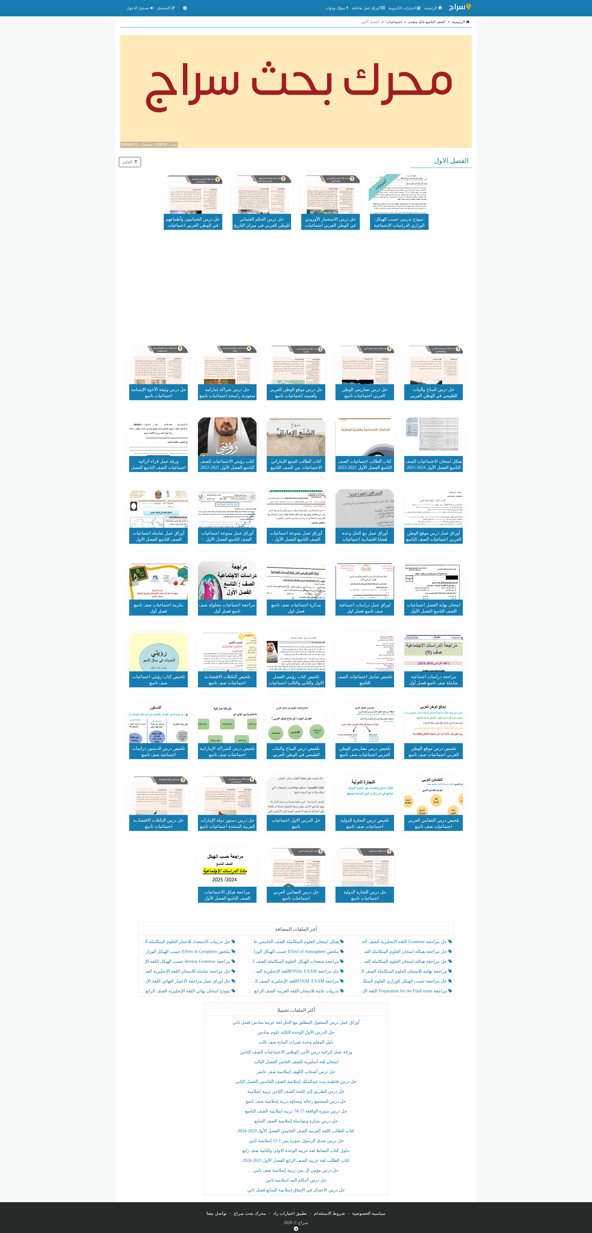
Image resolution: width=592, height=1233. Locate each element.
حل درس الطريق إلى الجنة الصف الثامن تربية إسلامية (296, 1091)
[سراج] (460, 8)
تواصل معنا (217, 1213)
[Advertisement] (296, 292)
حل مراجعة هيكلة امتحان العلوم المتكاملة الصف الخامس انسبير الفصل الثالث (402, 951)
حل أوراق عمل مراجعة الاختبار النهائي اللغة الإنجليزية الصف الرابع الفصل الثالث (186, 981)
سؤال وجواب (335, 8)
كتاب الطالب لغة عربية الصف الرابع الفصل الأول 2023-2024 (296, 1160)
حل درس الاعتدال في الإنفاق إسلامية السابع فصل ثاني (296, 1190)
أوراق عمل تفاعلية (366, 8)
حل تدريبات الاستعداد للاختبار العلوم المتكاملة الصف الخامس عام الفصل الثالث (186, 941)
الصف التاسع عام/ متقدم (427, 22)
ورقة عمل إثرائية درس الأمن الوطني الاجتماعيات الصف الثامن (296, 1052)
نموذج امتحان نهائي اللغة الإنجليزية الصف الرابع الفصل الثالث (186, 991)
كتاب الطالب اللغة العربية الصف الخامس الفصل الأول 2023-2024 (296, 1131)
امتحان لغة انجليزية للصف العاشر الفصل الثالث (296, 1062)
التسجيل (164, 8)
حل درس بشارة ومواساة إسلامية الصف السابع (296, 1121)
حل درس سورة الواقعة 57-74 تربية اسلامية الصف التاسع (296, 1111)
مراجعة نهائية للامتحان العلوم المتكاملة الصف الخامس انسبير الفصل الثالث (402, 971)
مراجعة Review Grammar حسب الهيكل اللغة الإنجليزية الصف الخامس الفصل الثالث (186, 961)
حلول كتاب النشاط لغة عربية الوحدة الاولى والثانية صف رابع (296, 1150)
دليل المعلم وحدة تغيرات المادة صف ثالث (296, 1042)
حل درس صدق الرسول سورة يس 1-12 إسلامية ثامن (296, 1140)
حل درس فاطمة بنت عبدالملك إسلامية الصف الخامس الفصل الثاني (296, 1081)
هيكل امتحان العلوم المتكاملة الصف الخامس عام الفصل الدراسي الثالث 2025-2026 (294, 941)
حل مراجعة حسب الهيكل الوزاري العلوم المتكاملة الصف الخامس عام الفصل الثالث (402, 981)
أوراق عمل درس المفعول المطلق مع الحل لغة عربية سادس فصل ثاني (296, 1022)
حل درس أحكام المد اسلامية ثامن (296, 1180)
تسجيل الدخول (138, 8)
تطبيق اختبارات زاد (290, 1213)
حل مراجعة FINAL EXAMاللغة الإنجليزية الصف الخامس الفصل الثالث (294, 971)
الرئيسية (431, 8)
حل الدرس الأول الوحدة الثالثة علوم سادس (296, 1032)
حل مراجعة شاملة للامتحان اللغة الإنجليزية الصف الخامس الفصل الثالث (186, 971)
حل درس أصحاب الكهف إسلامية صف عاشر (296, 1071)
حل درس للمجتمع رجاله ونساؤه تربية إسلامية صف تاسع (296, 1101)
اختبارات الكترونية (402, 8)
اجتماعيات (394, 22)
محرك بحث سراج (250, 1213)
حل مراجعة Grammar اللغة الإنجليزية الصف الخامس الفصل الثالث (402, 941)
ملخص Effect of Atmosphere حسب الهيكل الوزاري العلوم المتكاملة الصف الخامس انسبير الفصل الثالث (294, 951)
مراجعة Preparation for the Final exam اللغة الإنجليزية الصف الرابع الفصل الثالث (402, 991)
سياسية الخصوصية (368, 1213)
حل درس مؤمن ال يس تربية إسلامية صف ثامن (296, 1170)
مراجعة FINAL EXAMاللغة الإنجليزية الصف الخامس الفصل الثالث (294, 981)
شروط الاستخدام (329, 1213)
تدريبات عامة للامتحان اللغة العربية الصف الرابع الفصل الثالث (294, 991)
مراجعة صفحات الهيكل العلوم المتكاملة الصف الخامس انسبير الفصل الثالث (294, 961)
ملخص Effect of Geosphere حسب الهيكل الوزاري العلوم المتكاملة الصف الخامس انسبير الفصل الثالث (186, 951)
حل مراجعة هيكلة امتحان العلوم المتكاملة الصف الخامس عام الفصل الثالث (402, 961)
